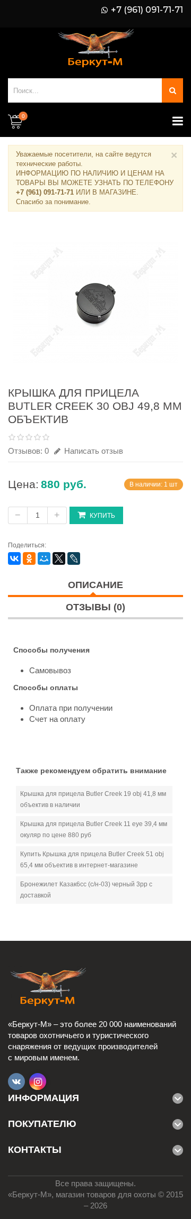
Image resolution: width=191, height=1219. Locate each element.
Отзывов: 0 (28, 450)
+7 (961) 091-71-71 (147, 10)
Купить (102, 515)
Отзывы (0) (95, 607)
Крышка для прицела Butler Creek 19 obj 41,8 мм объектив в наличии (93, 799)
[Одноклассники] (29, 558)
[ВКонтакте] (14, 558)
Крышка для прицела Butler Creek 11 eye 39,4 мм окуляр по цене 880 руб (93, 829)
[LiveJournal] (73, 558)
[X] (59, 558)
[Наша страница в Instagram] (37, 1081)
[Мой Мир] (44, 558)
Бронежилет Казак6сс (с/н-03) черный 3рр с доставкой (86, 890)
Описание (95, 585)
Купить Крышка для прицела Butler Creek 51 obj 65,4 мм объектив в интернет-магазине (92, 859)
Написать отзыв (92, 450)
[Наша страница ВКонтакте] (16, 1081)
